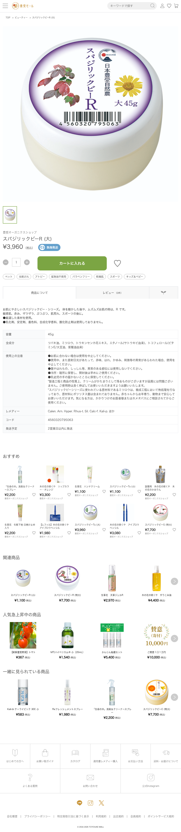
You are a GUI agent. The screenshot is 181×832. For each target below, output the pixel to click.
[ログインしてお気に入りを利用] (169, 6)
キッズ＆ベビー (134, 276)
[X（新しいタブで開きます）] (101, 803)
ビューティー (21, 17)
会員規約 (135, 816)
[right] (174, 581)
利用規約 (101, 816)
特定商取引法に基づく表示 (73, 816)
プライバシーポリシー (37, 816)
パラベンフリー (81, 276)
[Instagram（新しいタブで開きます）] (90, 803)
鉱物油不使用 (58, 276)
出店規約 (118, 816)
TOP (8, 17)
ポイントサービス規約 (161, 816)
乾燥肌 (100, 276)
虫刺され (24, 276)
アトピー (40, 276)
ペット (9, 276)
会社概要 (12, 816)
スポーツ (115, 276)
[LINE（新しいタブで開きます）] (79, 803)
